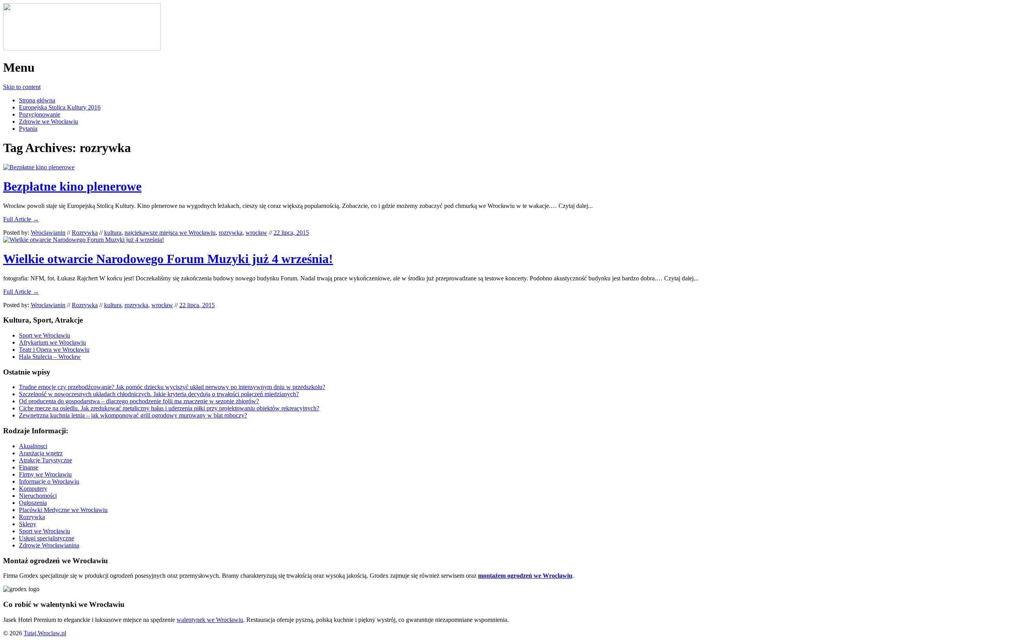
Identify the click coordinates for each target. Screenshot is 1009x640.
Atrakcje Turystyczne (45, 460)
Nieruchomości (38, 495)
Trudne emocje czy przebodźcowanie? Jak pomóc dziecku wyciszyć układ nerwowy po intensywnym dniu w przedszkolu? (172, 387)
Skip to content (22, 86)
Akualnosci (33, 446)
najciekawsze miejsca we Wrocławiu (170, 232)
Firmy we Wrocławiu (45, 474)
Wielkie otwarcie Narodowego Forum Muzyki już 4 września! (168, 259)
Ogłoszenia (33, 502)
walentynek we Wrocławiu (210, 619)
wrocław (256, 232)
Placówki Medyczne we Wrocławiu (63, 509)
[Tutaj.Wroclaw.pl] (82, 48)
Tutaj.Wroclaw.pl (45, 633)
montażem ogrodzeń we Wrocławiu (525, 575)
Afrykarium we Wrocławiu (52, 342)
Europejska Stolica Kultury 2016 (60, 107)
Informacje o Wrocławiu (49, 481)
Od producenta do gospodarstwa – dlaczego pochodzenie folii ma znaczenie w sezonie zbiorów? (139, 401)
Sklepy (27, 524)
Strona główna (37, 100)
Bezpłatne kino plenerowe (72, 186)
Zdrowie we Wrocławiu (48, 121)
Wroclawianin (48, 232)
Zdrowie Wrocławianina (49, 545)
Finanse (28, 467)
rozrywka (230, 232)
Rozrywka (85, 232)
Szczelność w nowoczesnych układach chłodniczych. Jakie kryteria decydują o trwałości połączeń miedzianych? (159, 394)
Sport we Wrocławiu (44, 335)
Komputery (33, 488)
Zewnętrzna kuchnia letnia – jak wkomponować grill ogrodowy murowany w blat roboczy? (133, 415)
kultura (112, 232)
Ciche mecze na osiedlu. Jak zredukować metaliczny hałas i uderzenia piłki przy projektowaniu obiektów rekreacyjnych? (169, 408)
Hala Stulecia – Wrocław (50, 356)
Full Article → (21, 219)
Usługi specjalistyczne (46, 538)
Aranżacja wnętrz (41, 453)
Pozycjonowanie (39, 114)
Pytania (28, 128)
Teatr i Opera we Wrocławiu (54, 349)
